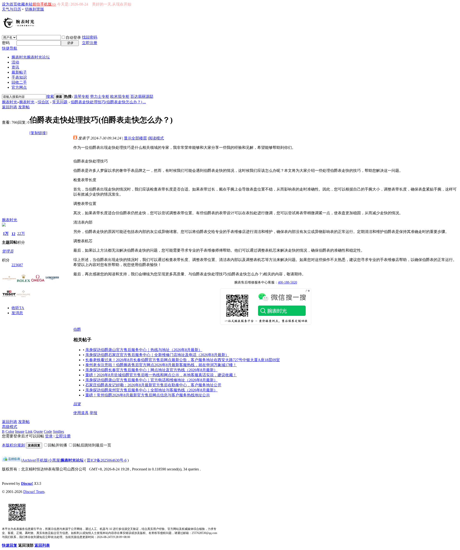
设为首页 (9, 4)
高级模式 (9, 427)
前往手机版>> (44, 4)
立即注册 (89, 43)
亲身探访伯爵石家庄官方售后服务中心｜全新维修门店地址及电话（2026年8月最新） (157, 355)
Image (19, 431)
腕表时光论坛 (72, 460)
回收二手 (19, 82)
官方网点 (19, 87)
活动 (15, 62)
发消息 (17, 313)
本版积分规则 (13, 445)
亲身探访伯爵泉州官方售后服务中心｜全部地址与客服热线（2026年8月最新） (151, 390)
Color (10, 431)
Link (29, 431)
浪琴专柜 (81, 96)
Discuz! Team (33, 492)
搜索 (50, 96)
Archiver (28, 460)
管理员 (7, 251)
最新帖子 (19, 72)
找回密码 (89, 37)
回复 (77, 404)
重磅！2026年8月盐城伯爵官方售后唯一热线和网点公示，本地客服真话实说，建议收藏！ (161, 375)
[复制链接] (38, 133)
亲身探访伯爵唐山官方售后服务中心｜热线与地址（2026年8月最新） (143, 350)
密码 (6, 43)
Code (48, 431)
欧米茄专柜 (119, 96)
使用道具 (81, 413)
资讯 (15, 67)
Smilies (58, 431)
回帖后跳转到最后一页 (92, 445)
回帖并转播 (57, 445)
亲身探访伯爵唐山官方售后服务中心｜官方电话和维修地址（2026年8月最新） (151, 380)
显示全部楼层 (135, 138)
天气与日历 (11, 9)
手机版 (42, 460)
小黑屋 (54, 460)
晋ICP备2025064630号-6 (106, 460)
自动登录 (73, 37)
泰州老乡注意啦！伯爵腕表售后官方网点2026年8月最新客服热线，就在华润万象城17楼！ (161, 365)
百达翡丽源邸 (141, 96)
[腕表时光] (20, 27)
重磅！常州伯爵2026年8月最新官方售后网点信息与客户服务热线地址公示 (147, 395)
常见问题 (60, 102)
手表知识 (19, 77)
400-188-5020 (287, 282)
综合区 (43, 102)
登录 (49, 436)
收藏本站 (25, 4)
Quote (38, 431)
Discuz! (27, 483)
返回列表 (9, 107)
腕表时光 (31, 57)
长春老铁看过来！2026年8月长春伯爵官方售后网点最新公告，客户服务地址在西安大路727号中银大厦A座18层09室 (182, 360)
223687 (17, 265)
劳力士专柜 (99, 96)
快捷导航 (9, 48)
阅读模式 (156, 138)
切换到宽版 (34, 9)
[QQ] (11, 460)
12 (13, 234)
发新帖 (24, 107)
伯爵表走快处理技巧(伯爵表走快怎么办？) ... (108, 102)
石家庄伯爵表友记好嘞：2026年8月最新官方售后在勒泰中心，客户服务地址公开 (153, 385)
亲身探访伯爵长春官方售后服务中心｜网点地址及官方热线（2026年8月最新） (151, 370)
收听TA (18, 308)
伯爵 (77, 329)
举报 (93, 413)
